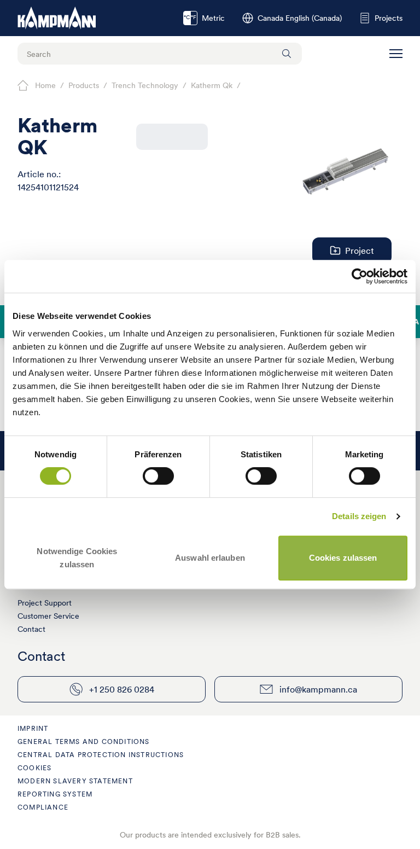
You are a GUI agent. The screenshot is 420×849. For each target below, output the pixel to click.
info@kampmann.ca (318, 689)
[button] (396, 53)
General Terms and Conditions (84, 741)
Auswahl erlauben (210, 557)
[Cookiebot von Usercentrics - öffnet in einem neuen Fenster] (359, 276)
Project (359, 250)
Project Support (45, 603)
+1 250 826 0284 (121, 689)
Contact (31, 629)
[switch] (158, 476)
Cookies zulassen (343, 557)
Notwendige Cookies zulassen (77, 557)
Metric (204, 18)
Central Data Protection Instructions (101, 755)
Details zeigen (359, 516)
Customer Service (48, 616)
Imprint (33, 728)
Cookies (34, 768)
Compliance (43, 807)
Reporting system (55, 794)
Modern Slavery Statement (75, 781)
